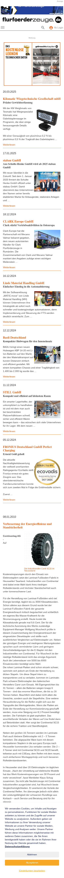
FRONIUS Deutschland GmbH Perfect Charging (27, 449)
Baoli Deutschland (14, 337)
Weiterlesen (9, 144)
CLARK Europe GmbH (18, 221)
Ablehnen (32, 854)
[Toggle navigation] (2, 27)
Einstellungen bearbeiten (32, 870)
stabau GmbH (12, 160)
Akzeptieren (32, 862)
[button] (5, 10)
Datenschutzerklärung (17, 846)
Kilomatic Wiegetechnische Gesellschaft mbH (32, 99)
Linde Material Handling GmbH (23, 283)
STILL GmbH (12, 392)
